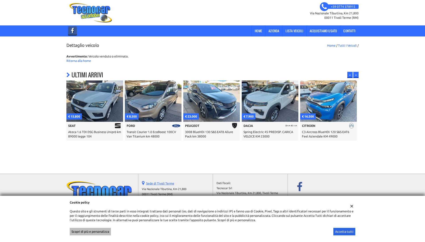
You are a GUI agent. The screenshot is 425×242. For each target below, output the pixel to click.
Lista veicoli (294, 31)
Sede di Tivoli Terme (160, 183)
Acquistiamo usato (323, 31)
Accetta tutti (344, 231)
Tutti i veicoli (347, 45)
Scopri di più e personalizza (90, 231)
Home (258, 31)
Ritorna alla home (78, 61)
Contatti (349, 31)
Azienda (274, 31)
